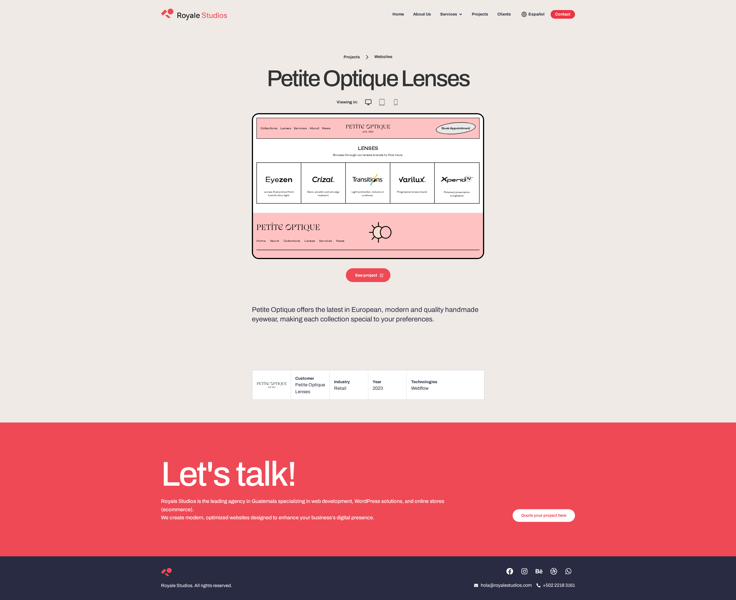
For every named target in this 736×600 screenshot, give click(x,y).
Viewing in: (347, 102)
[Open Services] (461, 14)
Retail (340, 388)
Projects (352, 57)
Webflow (420, 388)
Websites (383, 57)
